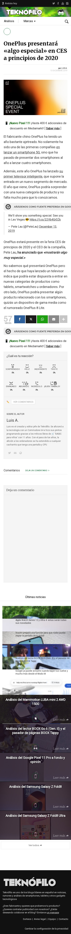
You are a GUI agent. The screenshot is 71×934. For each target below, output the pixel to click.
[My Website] (21, 453)
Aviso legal (40, 919)
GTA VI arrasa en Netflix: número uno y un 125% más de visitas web (41, 647)
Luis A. (64, 68)
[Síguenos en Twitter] (10, 453)
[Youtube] (62, 3)
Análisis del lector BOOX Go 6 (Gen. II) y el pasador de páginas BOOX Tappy (42, 659)
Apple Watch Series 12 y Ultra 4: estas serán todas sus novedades (40, 621)
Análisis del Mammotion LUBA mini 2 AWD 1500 (39, 607)
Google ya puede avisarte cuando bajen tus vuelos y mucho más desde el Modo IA (41, 672)
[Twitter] (53, 3)
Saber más (53, 128)
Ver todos (34, 845)
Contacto (63, 919)
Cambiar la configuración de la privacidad (46, 928)
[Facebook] (58, 3)
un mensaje (53, 912)
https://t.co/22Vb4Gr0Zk (45, 219)
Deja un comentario (36, 470)
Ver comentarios (23, 402)
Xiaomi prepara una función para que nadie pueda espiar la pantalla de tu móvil (40, 634)
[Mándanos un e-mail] (15, 453)
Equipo (52, 919)
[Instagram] (67, 3)
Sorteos (27, 919)
